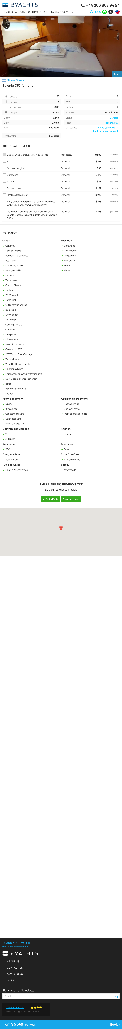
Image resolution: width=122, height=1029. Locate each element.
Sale (16, 12)
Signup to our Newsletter (18, 990)
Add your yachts (19, 943)
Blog (10, 980)
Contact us (15, 967)
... (70, 12)
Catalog (25, 12)
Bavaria (114, 117)
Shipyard (36, 12)
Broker (46, 12)
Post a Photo (51, 498)
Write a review (72, 498)
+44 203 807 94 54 (103, 5)
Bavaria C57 (111, 122)
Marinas (56, 12)
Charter (8, 12)
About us (13, 961)
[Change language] (117, 11)
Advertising (15, 974)
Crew (65, 12)
